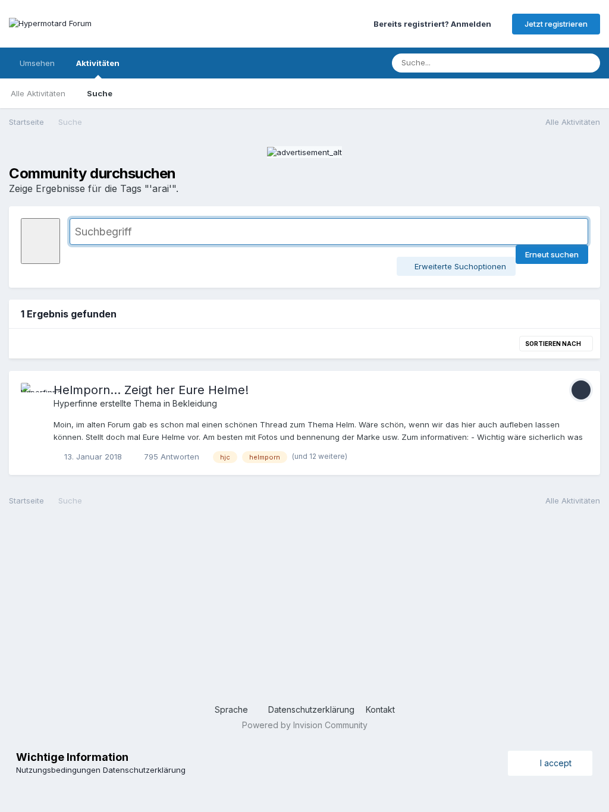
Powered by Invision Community (305, 725)
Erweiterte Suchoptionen (459, 266)
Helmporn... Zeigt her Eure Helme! (151, 390)
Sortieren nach (553, 343)
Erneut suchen (552, 254)
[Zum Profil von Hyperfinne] (34, 396)
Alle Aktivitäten (38, 93)
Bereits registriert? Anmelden (434, 24)
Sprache (232, 709)
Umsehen (37, 63)
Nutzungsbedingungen (58, 770)
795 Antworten (170, 456)
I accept (553, 763)
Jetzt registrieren (556, 24)
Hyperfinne (76, 403)
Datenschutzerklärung (311, 709)
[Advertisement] (304, 608)
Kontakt (380, 709)
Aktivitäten (98, 63)
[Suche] (587, 63)
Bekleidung (194, 403)
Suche (99, 93)
